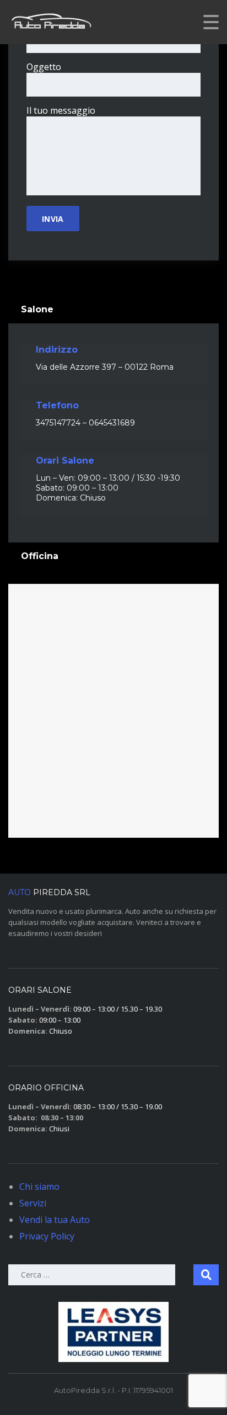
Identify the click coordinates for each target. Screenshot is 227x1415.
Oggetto (43, 67)
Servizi (32, 1203)
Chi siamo (39, 1186)
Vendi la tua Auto (54, 1220)
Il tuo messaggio (60, 110)
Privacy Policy (46, 1236)
